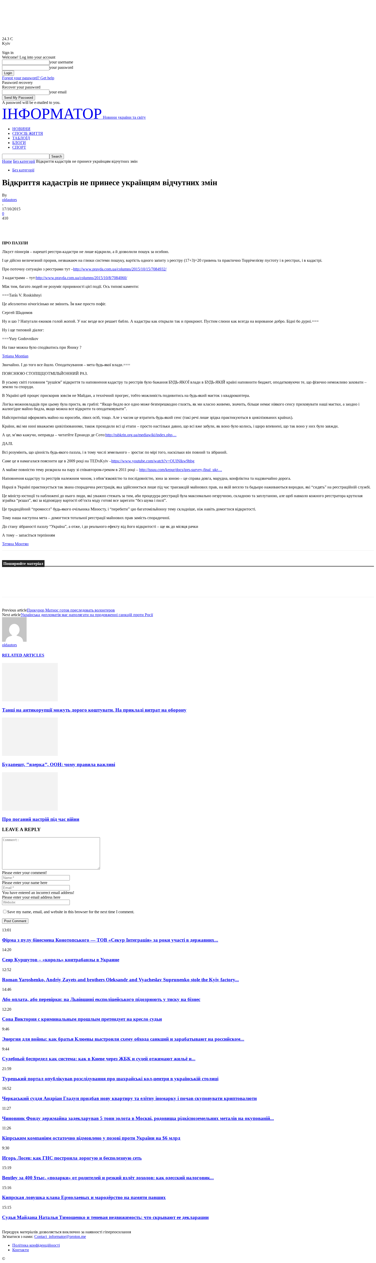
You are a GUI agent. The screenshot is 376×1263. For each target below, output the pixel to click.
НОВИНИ (21, 129)
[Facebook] (10, 226)
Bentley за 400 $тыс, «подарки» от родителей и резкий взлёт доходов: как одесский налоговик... (108, 1177)
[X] (28, 226)
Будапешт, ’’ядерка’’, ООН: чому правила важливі (58, 764)
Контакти (20, 1250)
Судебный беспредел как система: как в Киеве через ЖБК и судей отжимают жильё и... (98, 1058)
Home (7, 161)
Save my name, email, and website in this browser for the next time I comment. (70, 912)
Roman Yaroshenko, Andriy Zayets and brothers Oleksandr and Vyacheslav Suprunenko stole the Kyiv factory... (120, 979)
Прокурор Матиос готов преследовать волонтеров (71, 610)
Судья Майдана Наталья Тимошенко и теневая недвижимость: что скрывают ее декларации (105, 1217)
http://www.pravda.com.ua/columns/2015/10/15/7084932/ (120, 269)
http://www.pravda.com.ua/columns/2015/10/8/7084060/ (81, 278)
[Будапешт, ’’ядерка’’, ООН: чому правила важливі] (30, 754)
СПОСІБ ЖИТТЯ (27, 133)
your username (61, 62)
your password (61, 67)
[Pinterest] (47, 226)
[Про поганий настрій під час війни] (30, 809)
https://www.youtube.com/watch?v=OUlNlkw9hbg (152, 461)
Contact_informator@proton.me (60, 1236)
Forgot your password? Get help (28, 78)
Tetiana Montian (15, 356)
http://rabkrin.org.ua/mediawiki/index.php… (140, 435)
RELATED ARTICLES (23, 655)
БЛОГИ (19, 142)
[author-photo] (14, 640)
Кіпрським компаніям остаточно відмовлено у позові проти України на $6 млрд (91, 1138)
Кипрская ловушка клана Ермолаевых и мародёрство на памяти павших (84, 1197)
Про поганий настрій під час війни (40, 819)
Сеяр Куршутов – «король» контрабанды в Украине (60, 959)
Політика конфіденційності (36, 1245)
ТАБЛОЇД (21, 138)
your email (58, 92)
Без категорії (24, 161)
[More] (84, 226)
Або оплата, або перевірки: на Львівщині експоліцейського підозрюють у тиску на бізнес (101, 999)
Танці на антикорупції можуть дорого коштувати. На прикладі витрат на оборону (94, 710)
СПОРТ (19, 147)
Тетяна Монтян (15, 544)
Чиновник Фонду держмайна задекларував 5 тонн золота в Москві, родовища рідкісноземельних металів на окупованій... (138, 1118)
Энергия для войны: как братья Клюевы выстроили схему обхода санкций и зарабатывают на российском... (123, 1039)
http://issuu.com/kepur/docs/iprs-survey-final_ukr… (180, 469)
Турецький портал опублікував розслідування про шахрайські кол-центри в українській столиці (110, 1078)
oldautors (9, 200)
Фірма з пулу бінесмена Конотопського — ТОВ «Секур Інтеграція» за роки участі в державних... (110, 940)
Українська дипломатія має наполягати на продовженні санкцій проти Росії (87, 615)
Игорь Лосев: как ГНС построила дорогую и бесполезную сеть (72, 1158)
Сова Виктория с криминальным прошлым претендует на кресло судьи (82, 1019)
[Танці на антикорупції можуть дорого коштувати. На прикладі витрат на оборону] (30, 700)
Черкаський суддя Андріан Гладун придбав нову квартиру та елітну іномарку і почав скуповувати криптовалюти (129, 1098)
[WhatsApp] (65, 226)
